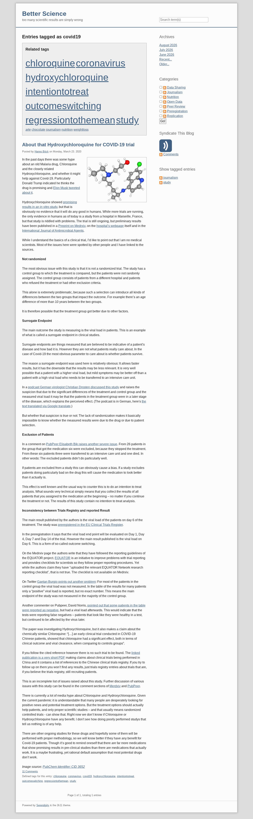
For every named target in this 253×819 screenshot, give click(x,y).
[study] (160, 182)
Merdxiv (115, 686)
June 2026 (166, 54)
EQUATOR (62, 558)
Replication (175, 116)
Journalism (174, 92)
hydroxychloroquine (67, 77)
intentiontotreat (57, 91)
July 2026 (166, 50)
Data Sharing (176, 87)
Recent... (165, 59)
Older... (164, 64)
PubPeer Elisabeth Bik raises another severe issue (81, 444)
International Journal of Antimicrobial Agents (53, 230)
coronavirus (100, 63)
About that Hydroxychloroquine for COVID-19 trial (78, 144)
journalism (53, 129)
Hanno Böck (42, 151)
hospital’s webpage (110, 226)
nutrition (67, 129)
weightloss (81, 129)
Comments (170, 154)
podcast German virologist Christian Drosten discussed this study (73, 387)
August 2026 (168, 45)
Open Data (174, 101)
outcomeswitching (63, 106)
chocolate (38, 129)
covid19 (87, 776)
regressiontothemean (70, 120)
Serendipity (42, 805)
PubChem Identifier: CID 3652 (64, 766)
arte (28, 129)
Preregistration (177, 111)
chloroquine (50, 63)
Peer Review (176, 106)
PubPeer (133, 686)
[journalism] (160, 177)
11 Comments (30, 771)
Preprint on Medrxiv (71, 226)
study (127, 120)
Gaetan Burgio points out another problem (66, 581)
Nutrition (173, 97)
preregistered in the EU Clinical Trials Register (90, 524)
